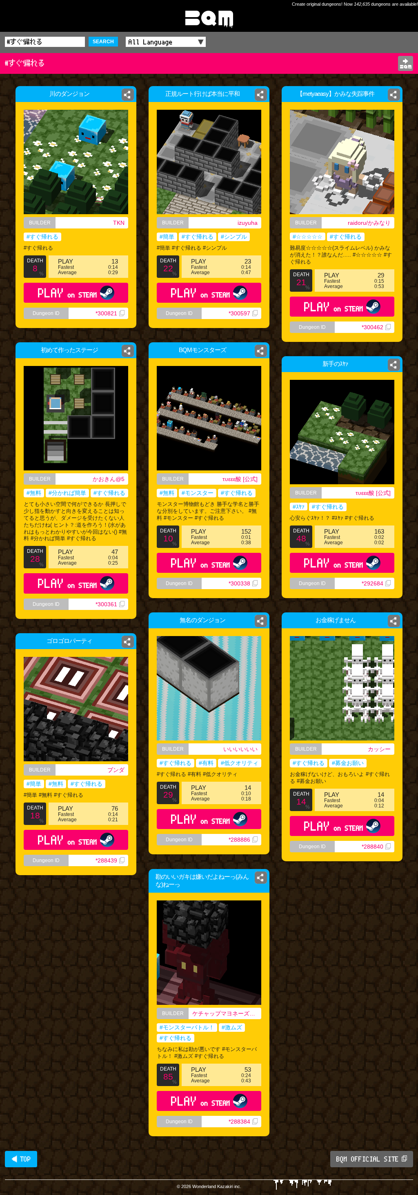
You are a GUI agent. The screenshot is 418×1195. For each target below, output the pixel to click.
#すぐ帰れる (42, 236)
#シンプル (234, 236)
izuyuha (248, 222)
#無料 (34, 493)
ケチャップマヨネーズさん (226, 1013)
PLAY (67, 293)
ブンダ (116, 770)
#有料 (206, 763)
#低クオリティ (239, 763)
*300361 (106, 604)
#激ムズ (232, 1027)
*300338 (239, 583)
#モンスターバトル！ (187, 1027)
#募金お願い (348, 763)
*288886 (239, 839)
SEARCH (103, 41)
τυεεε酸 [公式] (240, 479)
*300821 (106, 313)
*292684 (372, 583)
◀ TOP (21, 1159)
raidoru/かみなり (369, 222)
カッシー (379, 749)
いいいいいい (240, 749)
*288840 (372, 846)
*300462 (372, 327)
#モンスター (197, 493)
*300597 (239, 313)
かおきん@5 (109, 479)
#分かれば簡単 (67, 493)
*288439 (106, 860)
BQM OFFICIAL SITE (367, 1159)
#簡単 (167, 236)
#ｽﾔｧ (299, 506)
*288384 (239, 1121)
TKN (119, 222)
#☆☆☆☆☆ (307, 236)
